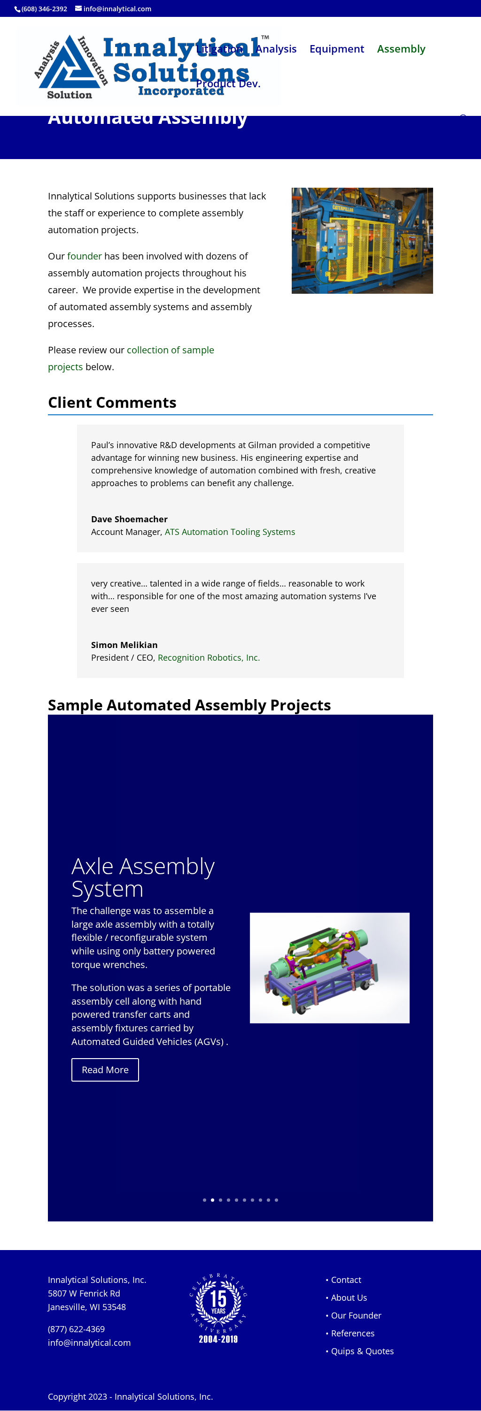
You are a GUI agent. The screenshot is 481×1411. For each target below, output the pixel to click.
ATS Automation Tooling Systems (230, 531)
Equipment (337, 50)
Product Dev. (228, 85)
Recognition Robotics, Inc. (209, 657)
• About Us (346, 1297)
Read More (105, 1069)
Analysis (276, 50)
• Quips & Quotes (360, 1351)
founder (84, 256)
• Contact (343, 1279)
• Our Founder (353, 1315)
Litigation (219, 50)
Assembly (401, 50)
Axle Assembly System (143, 876)
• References (350, 1333)
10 (276, 1200)
